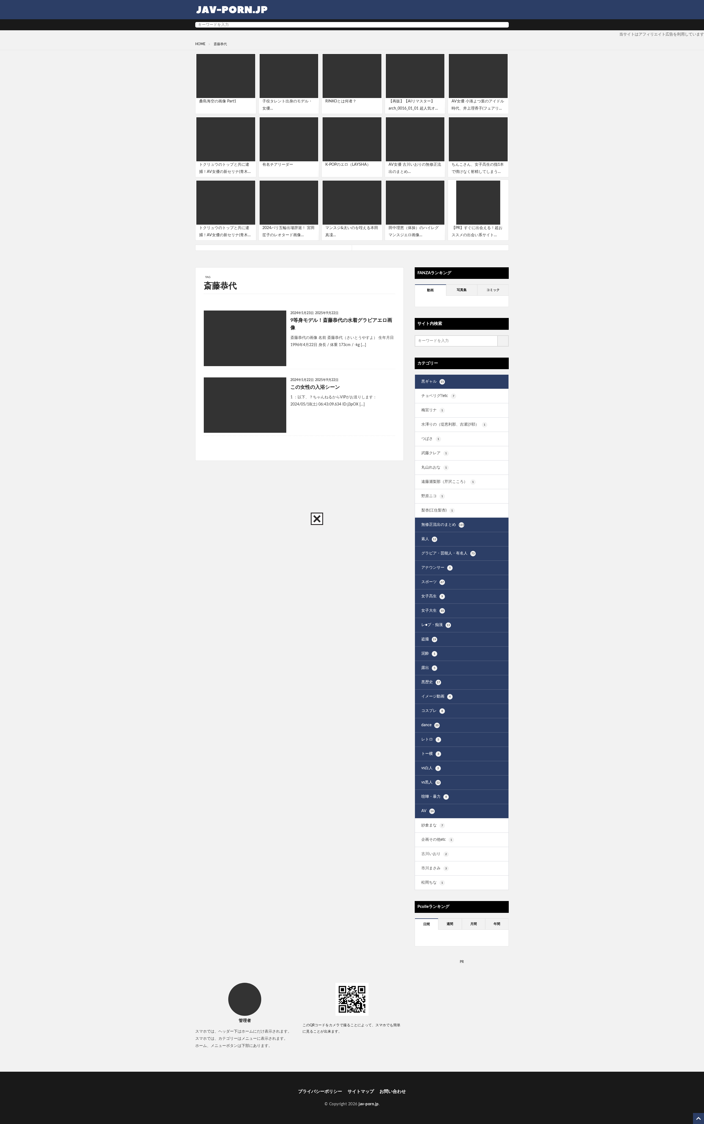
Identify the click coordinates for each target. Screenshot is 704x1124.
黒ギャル (432, 381)
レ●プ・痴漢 (435, 625)
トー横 (430, 754)
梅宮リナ (432, 410)
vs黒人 (430, 782)
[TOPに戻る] (698, 1118)
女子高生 (432, 596)
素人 (428, 539)
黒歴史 (430, 682)
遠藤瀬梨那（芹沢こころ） (447, 482)
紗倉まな (432, 825)
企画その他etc (436, 840)
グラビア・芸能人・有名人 (448, 553)
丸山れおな (434, 467)
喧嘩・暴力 (434, 797)
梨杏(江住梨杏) (437, 510)
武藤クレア (434, 453)
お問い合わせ (393, 1091)
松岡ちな (432, 882)
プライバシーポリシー (320, 1091)
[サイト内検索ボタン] (503, 25)
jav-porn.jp (369, 1104)
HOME (200, 44)
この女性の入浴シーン (315, 387)
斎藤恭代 (220, 44)
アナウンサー (436, 568)
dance (430, 725)
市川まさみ (434, 868)
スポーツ (432, 582)
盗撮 (428, 639)
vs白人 (430, 768)
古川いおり (434, 854)
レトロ (430, 739)
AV (427, 811)
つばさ (430, 439)
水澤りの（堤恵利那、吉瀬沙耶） (453, 424)
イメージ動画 (436, 696)
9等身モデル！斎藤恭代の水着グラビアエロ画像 (341, 324)
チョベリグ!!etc (437, 396)
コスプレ (432, 711)
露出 (428, 668)
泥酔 (428, 653)
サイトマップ (361, 1091)
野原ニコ (432, 496)
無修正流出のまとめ (442, 525)
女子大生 (432, 611)
